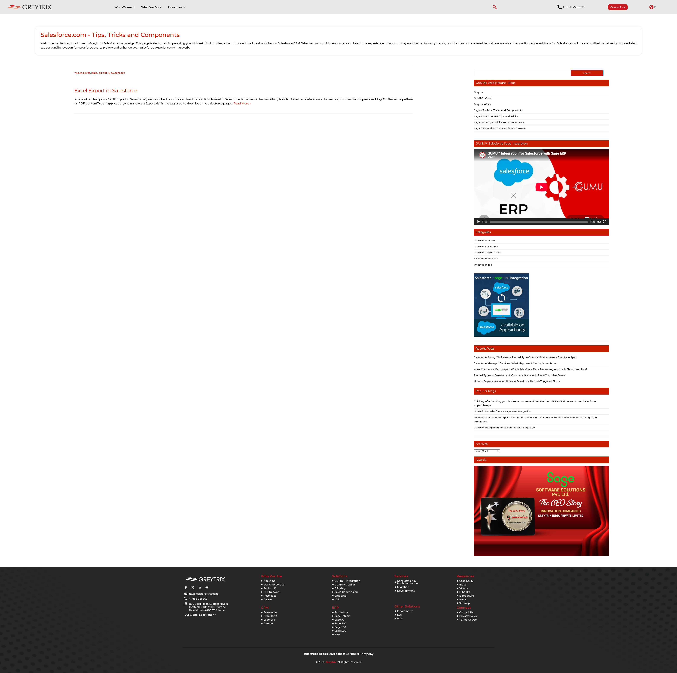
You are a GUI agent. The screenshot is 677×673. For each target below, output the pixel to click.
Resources (175, 7)
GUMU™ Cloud (483, 98)
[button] (652, 7)
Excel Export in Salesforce (105, 91)
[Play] (478, 222)
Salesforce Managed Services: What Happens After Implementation (515, 363)
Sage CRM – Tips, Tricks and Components (499, 128)
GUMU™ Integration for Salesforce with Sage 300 (504, 427)
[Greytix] (205, 579)
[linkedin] (200, 587)
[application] (541, 187)
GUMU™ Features (485, 240)
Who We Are (123, 7)
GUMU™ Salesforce (486, 246)
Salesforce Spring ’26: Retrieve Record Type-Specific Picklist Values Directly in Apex (525, 357)
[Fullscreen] (604, 222)
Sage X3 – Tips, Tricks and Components (498, 110)
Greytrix (478, 92)
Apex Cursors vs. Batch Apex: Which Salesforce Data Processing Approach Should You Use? (530, 369)
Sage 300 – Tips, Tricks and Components (499, 122)
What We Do (149, 7)
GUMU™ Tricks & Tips (487, 252)
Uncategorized (483, 264)
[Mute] (599, 222)
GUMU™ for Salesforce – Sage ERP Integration (502, 411)
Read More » (242, 103)
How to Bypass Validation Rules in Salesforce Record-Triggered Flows (517, 381)
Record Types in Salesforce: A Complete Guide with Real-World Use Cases (519, 375)
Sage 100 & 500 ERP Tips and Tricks (496, 116)
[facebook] (186, 587)
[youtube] (207, 587)
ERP (335, 608)
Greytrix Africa (482, 104)
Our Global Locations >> (200, 614)
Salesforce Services (486, 258)
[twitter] (193, 587)
